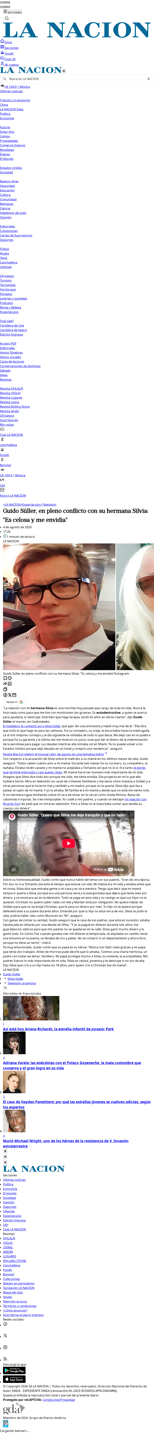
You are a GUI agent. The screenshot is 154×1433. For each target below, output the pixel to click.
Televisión (48, 505)
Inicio (8, 42)
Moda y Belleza (10, 307)
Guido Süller (11, 974)
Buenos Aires (9, 181)
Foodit (9, 53)
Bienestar (7, 204)
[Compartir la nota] (5, 683)
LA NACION (11, 505)
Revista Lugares (11, 398)
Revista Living (9, 402)
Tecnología (7, 285)
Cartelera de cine (12, 325)
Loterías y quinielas (13, 298)
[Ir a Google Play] (14, 1373)
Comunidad (8, 199)
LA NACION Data (11, 109)
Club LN (10, 59)
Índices (5, 154)
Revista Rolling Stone (15, 407)
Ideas (4, 375)
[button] (77, 282)
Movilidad (7, 150)
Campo (5, 136)
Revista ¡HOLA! (10, 393)
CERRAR (5, 2)
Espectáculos (30, 505)
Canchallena (8, 262)
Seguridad (7, 186)
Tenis (3, 258)
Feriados (6, 294)
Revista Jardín (9, 411)
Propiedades (9, 141)
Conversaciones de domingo (20, 366)
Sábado (5, 370)
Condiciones (51, 1400)
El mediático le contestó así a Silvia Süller (31, 726)
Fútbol (4, 249)
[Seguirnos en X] (5, 1337)
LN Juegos (7, 276)
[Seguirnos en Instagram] (5, 1348)
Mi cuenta (12, 65)
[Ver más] (5, 988)
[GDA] (14, 1413)
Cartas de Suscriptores (16, 235)
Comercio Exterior (13, 145)
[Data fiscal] (5, 1426)
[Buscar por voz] (148, 79)
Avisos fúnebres (11, 352)
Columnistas (9, 231)
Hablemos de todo (13, 213)
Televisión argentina (22, 983)
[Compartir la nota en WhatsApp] (10, 683)
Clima (4, 105)
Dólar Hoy (7, 132)
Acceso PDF (8, 343)
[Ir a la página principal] (77, 37)
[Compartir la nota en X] (10, 695)
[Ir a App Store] (14, 1382)
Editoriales (7, 226)
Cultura (5, 195)
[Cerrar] (64, 71)
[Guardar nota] (5, 678)
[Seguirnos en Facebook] (5, 1325)
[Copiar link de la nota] (5, 689)
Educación (7, 190)
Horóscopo (8, 289)
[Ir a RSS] (5, 1360)
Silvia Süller (15, 979)
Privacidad (67, 1400)
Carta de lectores (12, 361)
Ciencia (5, 208)
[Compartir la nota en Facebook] (5, 695)
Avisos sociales (10, 357)
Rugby (4, 253)
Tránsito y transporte (15, 100)
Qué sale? (7, 321)
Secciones (12, 48)
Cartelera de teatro (13, 330)
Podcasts (6, 303)
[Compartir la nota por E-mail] (14, 695)
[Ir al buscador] (7, 18)
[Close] (5, 1151)
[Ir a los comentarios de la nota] (10, 678)
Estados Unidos (11, 168)
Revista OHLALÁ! (11, 389)
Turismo (6, 280)
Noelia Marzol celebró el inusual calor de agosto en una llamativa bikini (53, 754)
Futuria (5, 127)
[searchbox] (75, 79)
